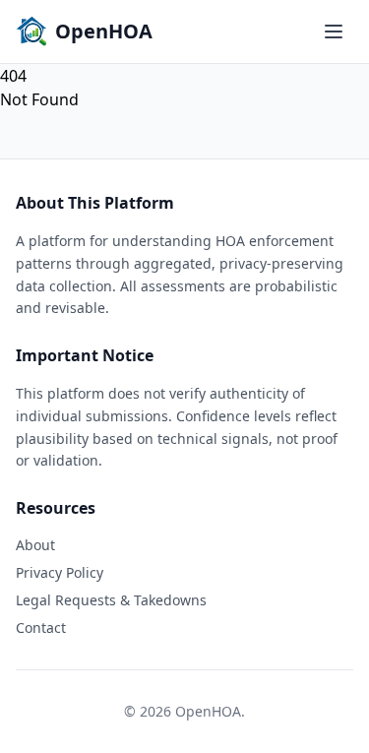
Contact (41, 627)
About (35, 544)
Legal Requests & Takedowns (111, 600)
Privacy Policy (59, 572)
